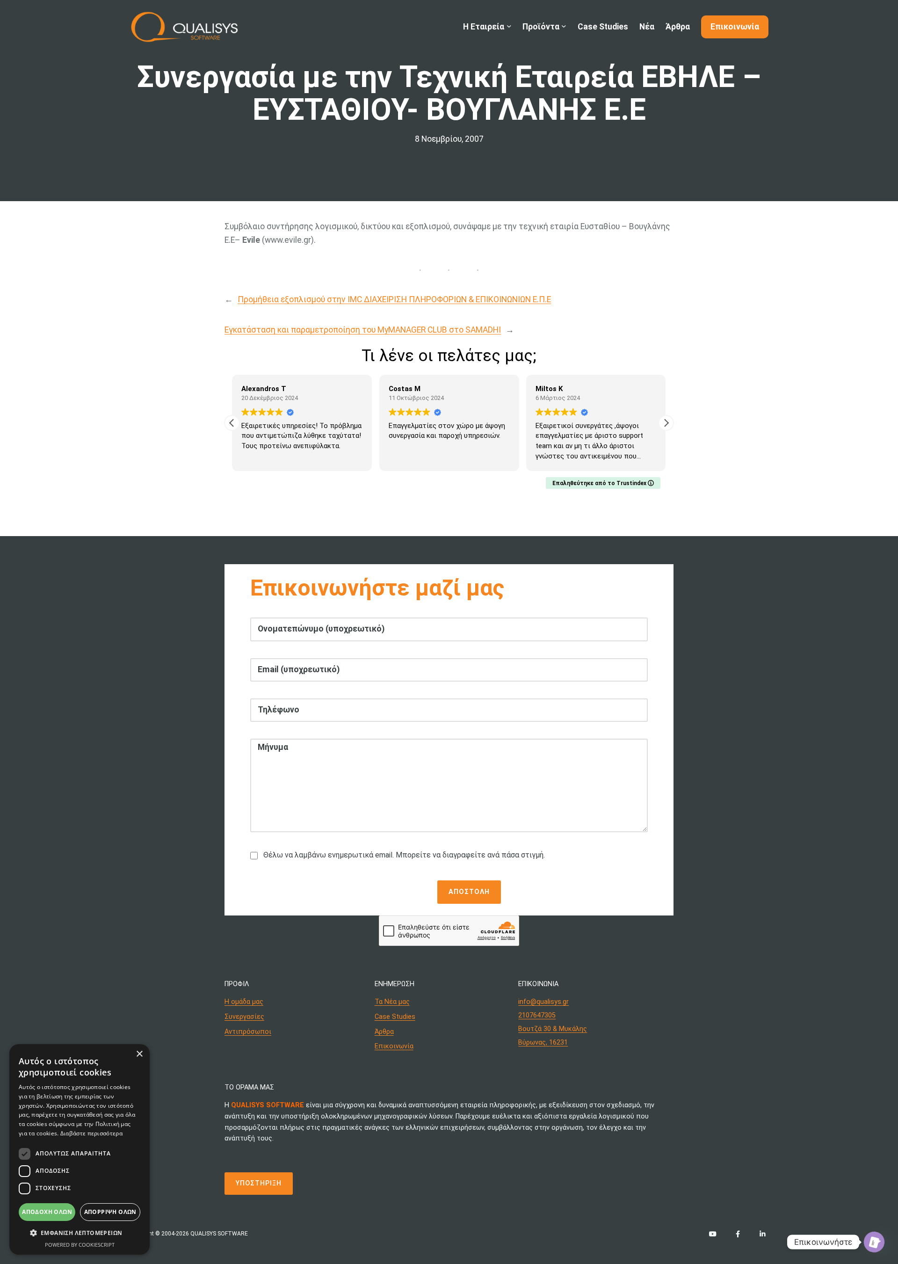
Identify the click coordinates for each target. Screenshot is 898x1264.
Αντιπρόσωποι (247, 1032)
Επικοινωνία (394, 1046)
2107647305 (537, 1015)
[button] (666, 423)
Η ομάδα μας (243, 1002)
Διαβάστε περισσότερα (91, 1133)
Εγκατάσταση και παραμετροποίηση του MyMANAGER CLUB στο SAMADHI (362, 329)
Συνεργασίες (244, 1017)
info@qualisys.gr (543, 1002)
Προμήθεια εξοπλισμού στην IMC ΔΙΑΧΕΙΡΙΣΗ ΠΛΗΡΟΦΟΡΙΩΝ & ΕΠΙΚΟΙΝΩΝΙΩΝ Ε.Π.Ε (394, 299)
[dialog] (79, 1149)
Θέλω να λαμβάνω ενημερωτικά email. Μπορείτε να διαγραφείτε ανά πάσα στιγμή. (404, 854)
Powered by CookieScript (80, 1244)
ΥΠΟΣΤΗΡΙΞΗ (259, 1183)
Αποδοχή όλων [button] (47, 1212)
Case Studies (395, 1017)
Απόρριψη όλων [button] (110, 1212)
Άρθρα (384, 1032)
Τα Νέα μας (392, 1002)
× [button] (139, 1054)
